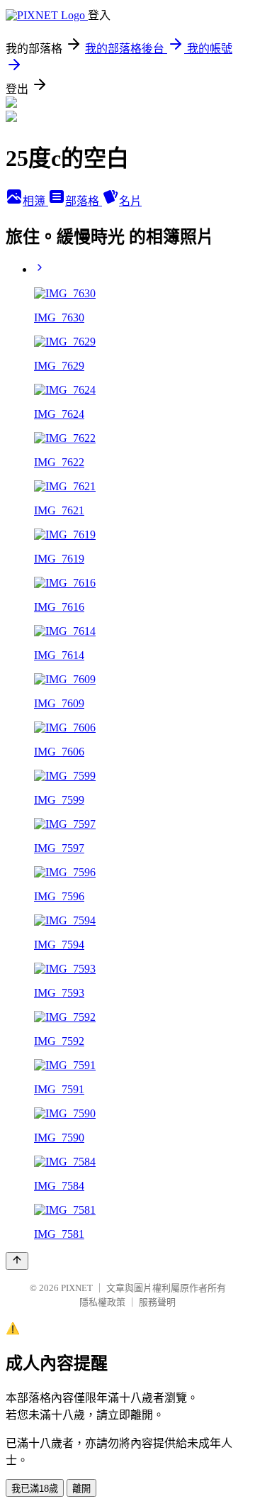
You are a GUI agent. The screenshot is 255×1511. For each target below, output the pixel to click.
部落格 (83, 201)
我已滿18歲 (34, 1488)
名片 (130, 201)
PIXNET (77, 1288)
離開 (81, 1488)
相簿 (35, 201)
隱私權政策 (102, 1302)
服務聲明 (157, 1302)
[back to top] (17, 1261)
